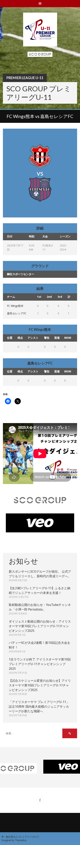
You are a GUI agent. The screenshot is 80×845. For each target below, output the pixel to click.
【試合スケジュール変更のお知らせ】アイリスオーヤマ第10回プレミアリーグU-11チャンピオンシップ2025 (40, 685)
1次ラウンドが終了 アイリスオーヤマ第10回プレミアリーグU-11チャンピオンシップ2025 (40, 664)
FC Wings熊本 (15, 305)
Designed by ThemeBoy (14, 840)
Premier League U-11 (24, 78)
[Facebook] (40, 800)
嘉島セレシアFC (16, 313)
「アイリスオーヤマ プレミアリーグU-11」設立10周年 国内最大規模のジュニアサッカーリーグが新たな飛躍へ (39, 706)
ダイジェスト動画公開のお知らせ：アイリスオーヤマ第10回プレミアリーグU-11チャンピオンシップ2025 (40, 626)
